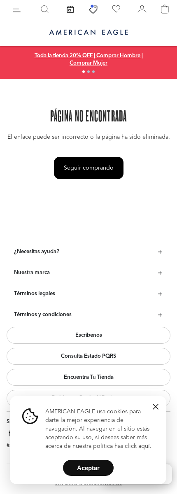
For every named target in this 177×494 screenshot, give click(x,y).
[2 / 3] (88, 71)
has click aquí (132, 446)
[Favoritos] (116, 9)
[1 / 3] (83, 71)
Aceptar (88, 467)
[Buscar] (44, 9)
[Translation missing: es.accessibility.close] (156, 407)
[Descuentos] (93, 9)
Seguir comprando (89, 168)
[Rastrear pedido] (70, 9)
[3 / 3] (93, 71)
